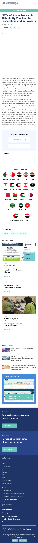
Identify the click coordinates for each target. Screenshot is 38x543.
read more (7, 276)
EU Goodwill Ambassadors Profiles (12, 496)
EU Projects (5, 502)
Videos (4, 478)
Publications (6, 466)
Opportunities (7, 509)
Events (4, 464)
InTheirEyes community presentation (13, 493)
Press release (17, 139)
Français (19, 161)
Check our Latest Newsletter (15, 397)
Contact (4, 522)
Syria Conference (7, 505)
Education (5, 233)
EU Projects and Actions (9, 499)
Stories (4, 469)
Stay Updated (8, 449)
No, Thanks (23, 540)
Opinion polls (6, 483)
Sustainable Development (18, 233)
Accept (15, 540)
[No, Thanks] (36, 537)
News (3, 461)
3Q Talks (4, 475)
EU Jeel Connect (6, 490)
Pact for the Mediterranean (11, 519)
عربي (19, 156)
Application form (17, 146)
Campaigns (5, 513)
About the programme (9, 516)
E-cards (4, 472)
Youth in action (7, 488)
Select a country (17, 10)
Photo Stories (6, 480)
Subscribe (8, 425)
